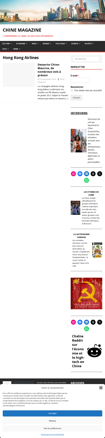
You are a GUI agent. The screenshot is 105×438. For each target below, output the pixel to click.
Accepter (53, 413)
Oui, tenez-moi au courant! (88, 90)
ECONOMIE (20, 43)
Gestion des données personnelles (51, 382)
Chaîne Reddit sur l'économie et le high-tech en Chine (78, 351)
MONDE (46, 43)
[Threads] (93, 173)
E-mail (75, 75)
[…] (66, 98)
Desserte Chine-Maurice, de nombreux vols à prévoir (49, 70)
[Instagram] (73, 173)
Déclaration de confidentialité (52, 434)
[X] (99, 173)
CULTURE (6, 43)
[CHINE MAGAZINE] (52, 22)
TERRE (15, 49)
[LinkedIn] (86, 173)
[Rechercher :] (86, 59)
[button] (101, 387)
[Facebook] (80, 173)
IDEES (34, 43)
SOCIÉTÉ (88, 43)
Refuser (52, 421)
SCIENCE (74, 43)
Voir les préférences (52, 428)
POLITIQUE (60, 43)
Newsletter (77, 87)
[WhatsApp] (86, 180)
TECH (4, 49)
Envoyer (76, 97)
